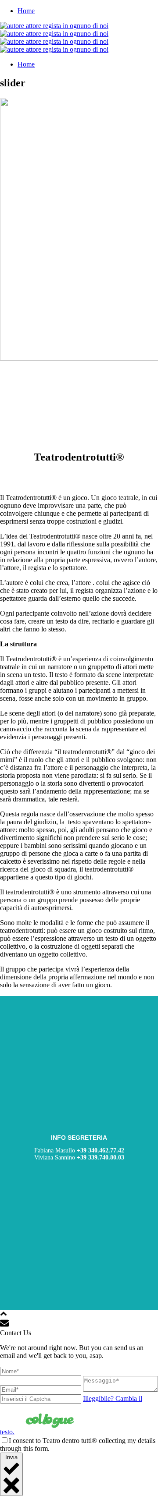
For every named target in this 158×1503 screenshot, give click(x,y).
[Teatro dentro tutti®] (54, 37)
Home (26, 10)
